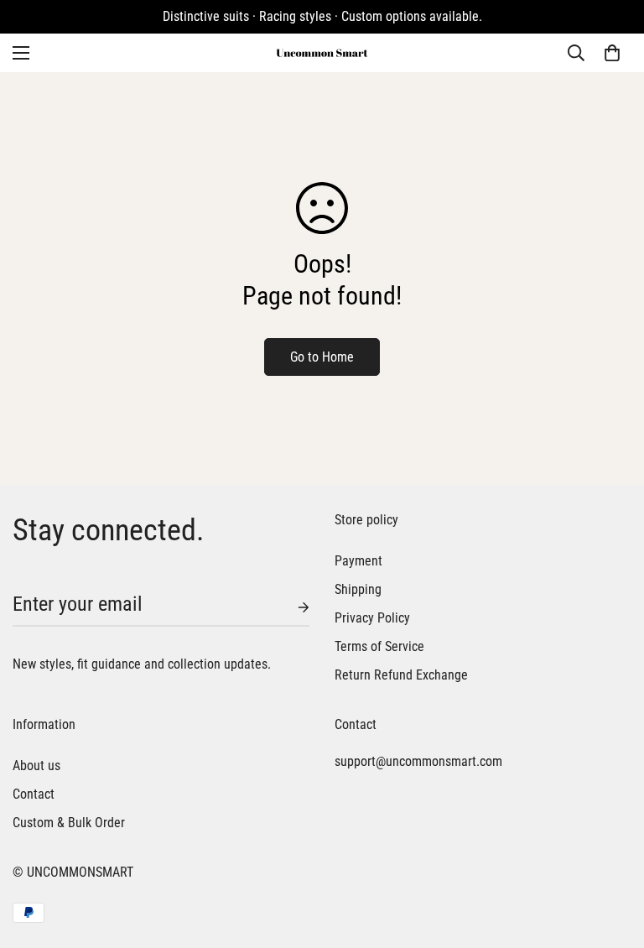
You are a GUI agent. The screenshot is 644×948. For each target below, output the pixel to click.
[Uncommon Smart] (322, 52)
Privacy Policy (372, 618)
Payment (358, 561)
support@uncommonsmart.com (418, 761)
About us (36, 766)
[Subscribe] (290, 607)
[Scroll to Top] (611, 856)
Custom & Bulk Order (69, 823)
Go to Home (322, 357)
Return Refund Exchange (401, 675)
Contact (34, 794)
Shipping (358, 589)
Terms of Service (379, 646)
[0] (612, 53)
